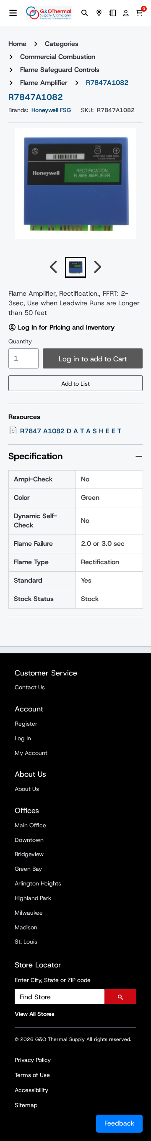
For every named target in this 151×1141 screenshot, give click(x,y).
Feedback (119, 1123)
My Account (31, 753)
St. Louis (26, 941)
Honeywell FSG (51, 110)
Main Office (30, 825)
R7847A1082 (107, 82)
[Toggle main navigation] (13, 13)
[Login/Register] (125, 13)
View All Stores (35, 1014)
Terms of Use (32, 1075)
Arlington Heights (38, 883)
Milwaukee (29, 912)
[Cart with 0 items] (139, 13)
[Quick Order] (112, 13)
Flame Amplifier (44, 82)
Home (17, 43)
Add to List (75, 383)
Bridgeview (29, 854)
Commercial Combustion (57, 56)
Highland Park (33, 898)
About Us (27, 789)
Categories (61, 43)
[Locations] (99, 13)
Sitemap (26, 1105)
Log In (23, 738)
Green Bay (28, 868)
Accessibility (31, 1090)
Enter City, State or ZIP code (53, 980)
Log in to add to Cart (93, 358)
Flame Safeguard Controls (59, 69)
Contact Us (30, 687)
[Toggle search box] (85, 13)
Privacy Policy (33, 1060)
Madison (26, 927)
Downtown (29, 840)
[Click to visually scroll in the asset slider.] (53, 267)
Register (26, 723)
